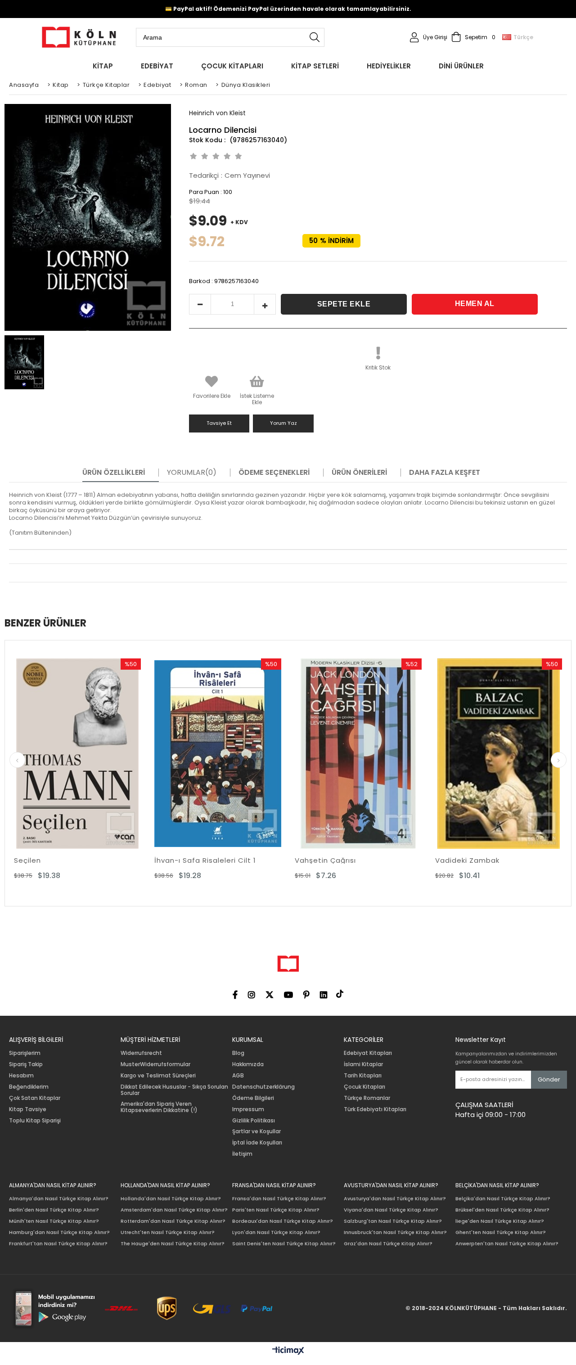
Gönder (549, 1079)
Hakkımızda (248, 1064)
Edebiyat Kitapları (368, 1053)
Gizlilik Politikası (253, 1120)
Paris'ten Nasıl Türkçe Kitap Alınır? (276, 1210)
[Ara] (314, 37)
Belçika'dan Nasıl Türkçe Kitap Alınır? (502, 1199)
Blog (238, 1053)
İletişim (242, 1154)
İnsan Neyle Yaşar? (474, 860)
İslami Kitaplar (363, 1064)
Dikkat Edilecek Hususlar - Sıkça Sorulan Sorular (174, 1090)
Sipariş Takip (26, 1064)
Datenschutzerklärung (263, 1087)
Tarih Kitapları (363, 1075)
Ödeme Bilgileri (253, 1098)
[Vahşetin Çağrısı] (221, 753)
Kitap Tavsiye (27, 1109)
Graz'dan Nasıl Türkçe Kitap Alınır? (388, 1244)
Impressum (248, 1109)
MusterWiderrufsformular (155, 1064)
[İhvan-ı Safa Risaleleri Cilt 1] (81, 753)
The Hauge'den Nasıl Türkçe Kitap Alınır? (173, 1244)
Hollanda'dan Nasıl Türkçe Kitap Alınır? (171, 1199)
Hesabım (21, 1075)
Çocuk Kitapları (364, 1087)
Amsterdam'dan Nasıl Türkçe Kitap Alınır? (174, 1210)
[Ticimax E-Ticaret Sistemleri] (288, 1351)
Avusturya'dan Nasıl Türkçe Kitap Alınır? (395, 1199)
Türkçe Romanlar (367, 1098)
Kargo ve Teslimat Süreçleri (158, 1075)
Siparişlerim (24, 1053)
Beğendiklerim (29, 1087)
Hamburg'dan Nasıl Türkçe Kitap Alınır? (59, 1232)
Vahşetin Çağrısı (188, 860)
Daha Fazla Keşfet (444, 473)
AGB (238, 1075)
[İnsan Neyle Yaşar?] (502, 753)
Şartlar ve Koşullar (256, 1131)
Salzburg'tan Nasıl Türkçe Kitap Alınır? (393, 1221)
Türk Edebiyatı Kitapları (375, 1109)
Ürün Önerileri (359, 473)
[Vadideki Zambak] (361, 753)
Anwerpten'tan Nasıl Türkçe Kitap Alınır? (506, 1244)
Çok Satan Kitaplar (34, 1098)
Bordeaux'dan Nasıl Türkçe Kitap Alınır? (282, 1221)
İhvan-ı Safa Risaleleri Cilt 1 (68, 860)
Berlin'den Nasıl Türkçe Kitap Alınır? (54, 1210)
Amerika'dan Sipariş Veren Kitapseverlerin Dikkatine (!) (159, 1107)
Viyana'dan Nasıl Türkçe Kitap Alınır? (391, 1210)
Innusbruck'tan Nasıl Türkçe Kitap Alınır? (395, 1232)
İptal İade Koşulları (257, 1143)
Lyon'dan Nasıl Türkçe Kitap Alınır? (276, 1232)
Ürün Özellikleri (113, 473)
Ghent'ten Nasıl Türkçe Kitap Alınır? (500, 1232)
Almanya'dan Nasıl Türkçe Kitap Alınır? (58, 1199)
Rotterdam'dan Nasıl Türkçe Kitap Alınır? (173, 1221)
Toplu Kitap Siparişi (35, 1120)
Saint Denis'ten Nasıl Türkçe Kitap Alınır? (284, 1244)
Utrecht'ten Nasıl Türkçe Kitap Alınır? (168, 1232)
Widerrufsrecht (141, 1053)
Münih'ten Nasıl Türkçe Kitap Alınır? (54, 1221)
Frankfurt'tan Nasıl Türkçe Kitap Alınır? (58, 1244)
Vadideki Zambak (330, 860)
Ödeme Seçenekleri (274, 473)
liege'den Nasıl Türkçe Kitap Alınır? (499, 1221)
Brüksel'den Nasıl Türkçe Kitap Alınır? (502, 1210)
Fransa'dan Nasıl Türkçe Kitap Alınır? (279, 1199)
